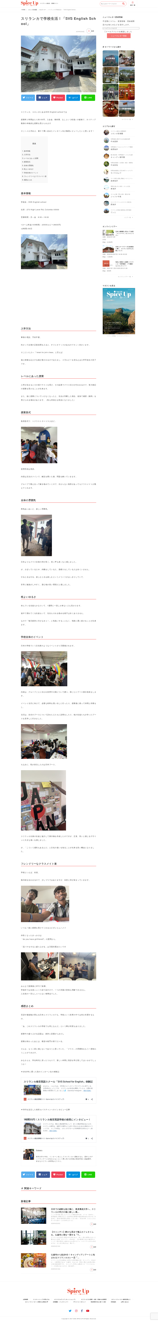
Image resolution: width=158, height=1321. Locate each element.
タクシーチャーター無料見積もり (121, 1299)
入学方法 (26, 154)
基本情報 (26, 151)
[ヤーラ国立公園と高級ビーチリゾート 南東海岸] (107, 181)
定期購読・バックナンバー (60, 1302)
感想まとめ (27, 180)
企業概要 (25, 1299)
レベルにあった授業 (30, 158)
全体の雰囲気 (28, 165)
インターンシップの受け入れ (41, 1299)
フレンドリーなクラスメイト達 (34, 176)
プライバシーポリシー (79, 1302)
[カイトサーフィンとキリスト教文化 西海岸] (107, 205)
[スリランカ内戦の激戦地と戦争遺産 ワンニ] (107, 213)
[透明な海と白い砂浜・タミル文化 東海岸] (107, 189)
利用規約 (113, 1302)
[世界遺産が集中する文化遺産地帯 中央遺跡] (107, 142)
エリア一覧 (128, 217)
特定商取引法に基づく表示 (98, 1302)
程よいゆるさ (28, 169)
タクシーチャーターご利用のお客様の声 (36, 1302)
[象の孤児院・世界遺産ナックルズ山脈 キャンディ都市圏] (107, 158)
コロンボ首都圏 (32, 9)
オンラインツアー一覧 (125, 276)
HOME (23, 9)
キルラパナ (42, 9)
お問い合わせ (125, 1302)
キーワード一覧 (127, 119)
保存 (92, 31)
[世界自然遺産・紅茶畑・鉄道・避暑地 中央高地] (107, 166)
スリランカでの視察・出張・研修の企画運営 (94, 1299)
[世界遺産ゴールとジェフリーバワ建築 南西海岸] (107, 150)
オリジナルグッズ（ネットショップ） (65, 1299)
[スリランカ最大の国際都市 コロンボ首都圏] (107, 134)
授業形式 (26, 162)
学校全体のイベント (30, 172)
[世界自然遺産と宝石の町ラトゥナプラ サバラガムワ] (107, 174)
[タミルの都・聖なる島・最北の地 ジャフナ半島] (107, 197)
